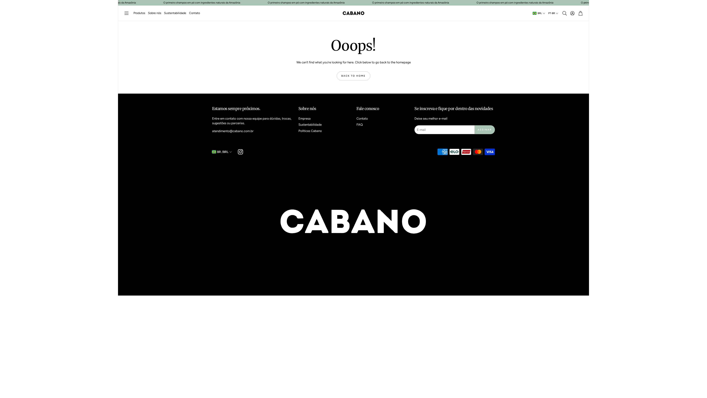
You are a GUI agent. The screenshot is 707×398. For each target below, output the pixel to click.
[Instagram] (240, 151)
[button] (126, 13)
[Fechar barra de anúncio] (585, 3)
